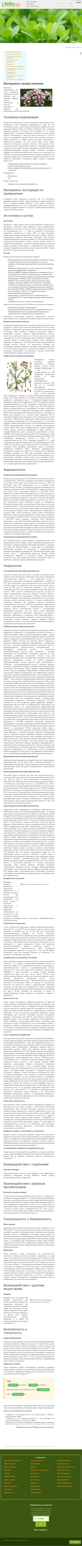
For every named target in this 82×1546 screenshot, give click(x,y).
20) (36, 1069)
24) (14, 1157)
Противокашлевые (63, 1473)
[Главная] (11, 4)
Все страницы (32, 6)
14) (9, 678)
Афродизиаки (35, 1464)
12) (28, 578)
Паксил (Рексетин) (39, 1406)
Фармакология (10, 62)
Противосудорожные (64, 1483)
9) (17, 480)
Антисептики (35, 1480)
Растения (14, 1385)
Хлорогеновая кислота (46, 1408)
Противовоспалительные (66, 1467)
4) (33, 292)
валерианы (24, 125)
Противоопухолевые (64, 1476)
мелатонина (30, 790)
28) (14, 1322)
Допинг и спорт (9, 1480)
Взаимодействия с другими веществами (14, 76)
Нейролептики (35, 1486)
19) (53, 1022)
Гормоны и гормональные (40, 1470)
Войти (79, 2)
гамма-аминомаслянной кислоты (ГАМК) (19, 150)
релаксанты (18, 1394)
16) (23, 928)
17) (13, 963)
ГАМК (21, 634)
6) (46, 348)
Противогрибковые (63, 1470)
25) (28, 1197)
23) (37, 1144)
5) (11, 329)
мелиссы (40, 461)
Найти (71, 4)
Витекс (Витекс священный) (22, 1406)
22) (41, 1121)
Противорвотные (63, 1480)
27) (21, 1264)
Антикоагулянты (36, 1492)
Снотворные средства (64, 1486)
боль (52, 144)
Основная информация (13, 54)
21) (26, 1089)
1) (23, 230)
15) (28, 740)
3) (14, 265)
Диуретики (34, 1483)
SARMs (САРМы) (9, 1476)
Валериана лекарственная (13, 52)
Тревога (33, 1385)
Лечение (30, 4)
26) (13, 1229)
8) (13, 418)
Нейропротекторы (10, 1467)
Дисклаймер (75, 1542)
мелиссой (20, 1279)
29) (49, 1347)
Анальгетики (35, 1473)
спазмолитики (43, 1389)
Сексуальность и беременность (11, 73)
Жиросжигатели (9, 1464)
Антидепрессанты (37, 1460)
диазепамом (8, 995)
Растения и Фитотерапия (12, 1460)
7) (30, 399)
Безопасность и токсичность (15, 79)
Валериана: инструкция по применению (14, 57)
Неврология (10, 64)
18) (31, 980)
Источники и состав (12, 60)
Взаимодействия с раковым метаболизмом (14, 69)
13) (53, 646)
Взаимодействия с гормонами (15, 66)
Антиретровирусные (64, 1460)
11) (18, 552)
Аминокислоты (9, 1492)
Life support (31, 2)
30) (29, 1373)
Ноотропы (7, 1470)
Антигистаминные (63, 1464)
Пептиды (7, 1473)
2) (23, 243)
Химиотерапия (36, 1489)
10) (18, 505)
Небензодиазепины (10, 1486)
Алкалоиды (8, 1489)
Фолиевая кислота (30, 1408)
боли (49, 1234)
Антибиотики (35, 1476)
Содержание (40, 1457)
